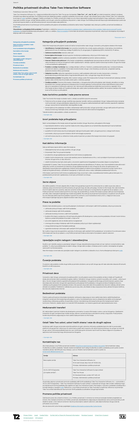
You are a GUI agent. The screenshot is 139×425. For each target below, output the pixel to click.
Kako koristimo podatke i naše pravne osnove (23, 45)
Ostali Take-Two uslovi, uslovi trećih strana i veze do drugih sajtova (25, 73)
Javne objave (17, 53)
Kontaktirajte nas (19, 77)
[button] (84, 115)
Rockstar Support (87, 415)
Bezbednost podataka (20, 68)
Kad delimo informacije (21, 51)
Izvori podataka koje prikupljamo (24, 48)
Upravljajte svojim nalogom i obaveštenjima (22, 59)
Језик (15, 2)
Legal (36, 415)
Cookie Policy (44, 415)
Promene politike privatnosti (22, 79)
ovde (23, 18)
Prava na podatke (19, 56)
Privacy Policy (27, 415)
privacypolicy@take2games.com (53, 351)
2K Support (39, 418)
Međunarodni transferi (20, 70)
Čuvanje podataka (19, 62)
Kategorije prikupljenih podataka (24, 42)
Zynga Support (28, 418)
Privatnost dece (18, 65)
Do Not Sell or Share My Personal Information (65, 415)
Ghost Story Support (101, 415)
